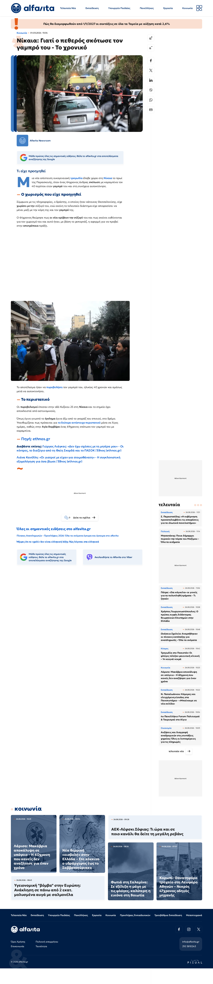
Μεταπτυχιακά (194, 915)
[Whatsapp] (151, 100)
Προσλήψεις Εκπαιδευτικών (135, 915)
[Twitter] (151, 70)
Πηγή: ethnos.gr (35, 439)
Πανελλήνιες (147, 8)
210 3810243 (189, 946)
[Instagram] (188, 929)
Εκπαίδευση (92, 8)
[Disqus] (82, 612)
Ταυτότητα (41, 946)
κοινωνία (28, 808)
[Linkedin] (151, 80)
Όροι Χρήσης (18, 941)
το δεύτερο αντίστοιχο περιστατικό (79, 422)
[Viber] (151, 90)
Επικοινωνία (17, 946)
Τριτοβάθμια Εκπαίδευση (168, 915)
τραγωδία (76, 178)
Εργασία (168, 8)
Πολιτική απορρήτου (47, 941)
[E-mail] (151, 109)
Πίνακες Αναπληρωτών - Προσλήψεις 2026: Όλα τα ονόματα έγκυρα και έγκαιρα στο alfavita (67, 535)
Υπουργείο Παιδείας (119, 8)
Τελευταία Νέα (68, 8)
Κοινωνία (187, 8)
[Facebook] (151, 60)
